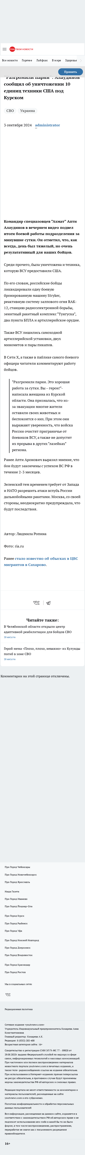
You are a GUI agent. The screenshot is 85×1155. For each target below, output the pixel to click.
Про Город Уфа (13, 930)
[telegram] (50, 603)
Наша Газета (12, 891)
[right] (81, 60)
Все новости (10, 60)
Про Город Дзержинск (17, 947)
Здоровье (71, 60)
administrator (47, 125)
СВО (10, 110)
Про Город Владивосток (18, 955)
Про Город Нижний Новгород (22, 940)
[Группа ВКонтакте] (8, 995)
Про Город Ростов (15, 972)
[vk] (36, 603)
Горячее (27, 60)
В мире (56, 60)
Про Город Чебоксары (17, 867)
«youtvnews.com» (34, 1024)
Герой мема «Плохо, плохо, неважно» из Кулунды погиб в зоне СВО (42, 653)
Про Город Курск (14, 915)
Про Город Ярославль (17, 882)
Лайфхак (42, 60)
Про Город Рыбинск (16, 923)
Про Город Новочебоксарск (21, 874)
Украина (27, 110)
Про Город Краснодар (17, 964)
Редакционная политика (19, 1009)
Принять (70, 72)
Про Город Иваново (16, 898)
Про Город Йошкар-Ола (18, 906)
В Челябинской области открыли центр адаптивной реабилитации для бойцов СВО (38, 631)
